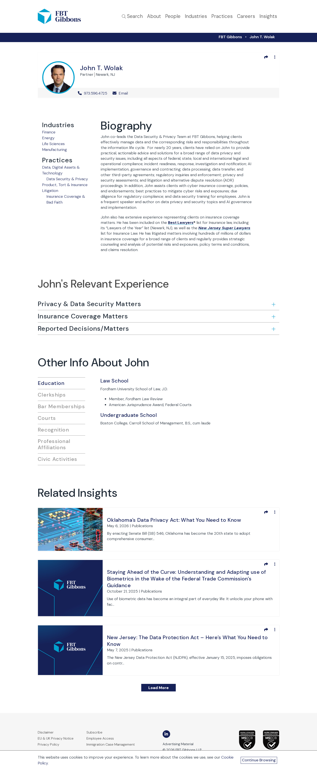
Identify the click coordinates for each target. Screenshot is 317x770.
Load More (158, 687)
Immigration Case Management (110, 744)
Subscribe (94, 732)
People (172, 16)
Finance (48, 132)
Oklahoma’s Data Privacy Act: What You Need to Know (174, 520)
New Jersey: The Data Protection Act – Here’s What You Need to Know (187, 640)
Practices (222, 16)
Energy (48, 138)
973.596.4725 (95, 93)
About (154, 16)
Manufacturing (54, 149)
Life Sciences (53, 143)
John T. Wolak (262, 37)
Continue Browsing (259, 760)
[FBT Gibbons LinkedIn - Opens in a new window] (166, 734)
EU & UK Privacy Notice (56, 738)
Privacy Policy (48, 744)
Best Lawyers (180, 222)
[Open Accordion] (273, 304)
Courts (47, 418)
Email (123, 93)
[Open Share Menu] (266, 57)
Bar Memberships (61, 406)
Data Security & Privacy (67, 179)
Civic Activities (57, 459)
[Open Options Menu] (274, 57)
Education (51, 383)
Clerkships (52, 394)
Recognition (53, 429)
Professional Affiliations (54, 444)
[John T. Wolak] (58, 76)
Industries (196, 16)
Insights (268, 16)
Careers (246, 16)
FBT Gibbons (230, 37)
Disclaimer (46, 732)
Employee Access (100, 738)
